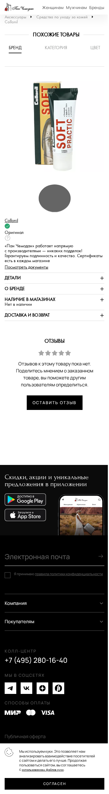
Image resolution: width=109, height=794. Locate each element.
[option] (54, 128)
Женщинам (53, 7)
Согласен (54, 783)
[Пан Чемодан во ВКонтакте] (26, 688)
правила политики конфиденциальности (69, 573)
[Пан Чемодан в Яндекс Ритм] (58, 688)
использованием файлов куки (43, 770)
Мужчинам (76, 7)
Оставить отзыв (54, 402)
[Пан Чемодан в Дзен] (42, 688)
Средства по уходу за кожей (61, 17)
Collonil (11, 21)
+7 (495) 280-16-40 (36, 660)
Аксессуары (15, 17)
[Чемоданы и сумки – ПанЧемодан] (19, 7)
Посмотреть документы (26, 267)
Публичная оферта (25, 736)
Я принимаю (58, 574)
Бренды (96, 7)
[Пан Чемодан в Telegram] (10, 688)
